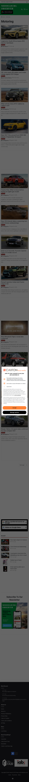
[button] (14, 387)
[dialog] (14, 391)
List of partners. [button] (17, 395)
